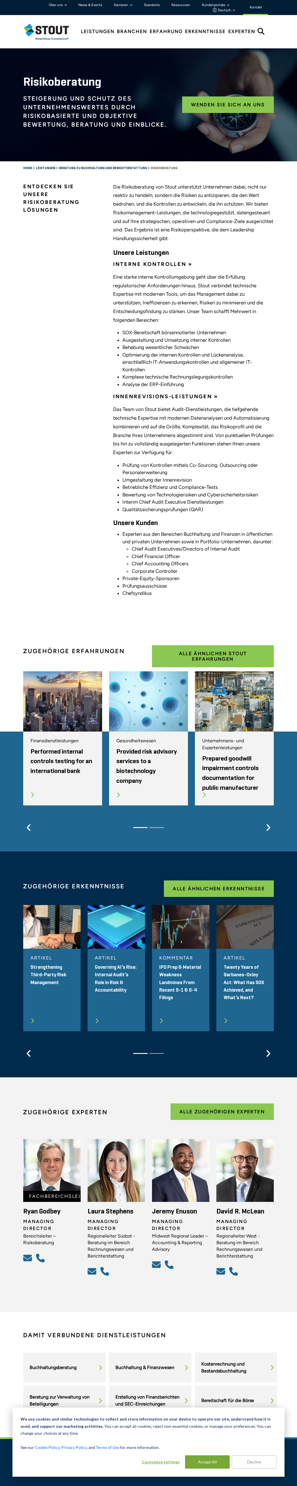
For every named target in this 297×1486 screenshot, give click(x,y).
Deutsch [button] (224, 10)
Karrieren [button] (121, 5)
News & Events (90, 5)
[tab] (50, 31)
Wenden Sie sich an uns (228, 104)
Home (28, 168)
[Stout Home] (50, 31)
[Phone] (41, 1257)
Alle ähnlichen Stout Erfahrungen (213, 656)
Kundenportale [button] (214, 5)
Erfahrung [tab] (166, 31)
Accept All (207, 1461)
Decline (254, 1461)
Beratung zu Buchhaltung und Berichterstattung (103, 168)
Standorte (152, 5)
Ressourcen (180, 5)
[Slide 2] (156, 827)
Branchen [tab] (132, 31)
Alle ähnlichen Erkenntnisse (219, 888)
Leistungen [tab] (98, 31)
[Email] (28, 1257)
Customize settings (161, 1461)
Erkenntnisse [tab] (205, 31)
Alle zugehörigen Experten (222, 1111)
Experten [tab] (241, 31)
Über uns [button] (56, 5)
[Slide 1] (140, 827)
